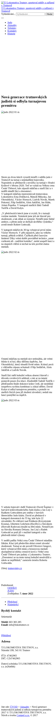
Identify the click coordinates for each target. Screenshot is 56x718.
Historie (11, 33)
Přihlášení (6, 635)
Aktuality (12, 25)
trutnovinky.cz (15, 568)
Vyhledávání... (8, 14)
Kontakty (12, 31)
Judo (9, 22)
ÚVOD (14, 707)
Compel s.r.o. (23, 715)
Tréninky (11, 28)
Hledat (49, 14)
